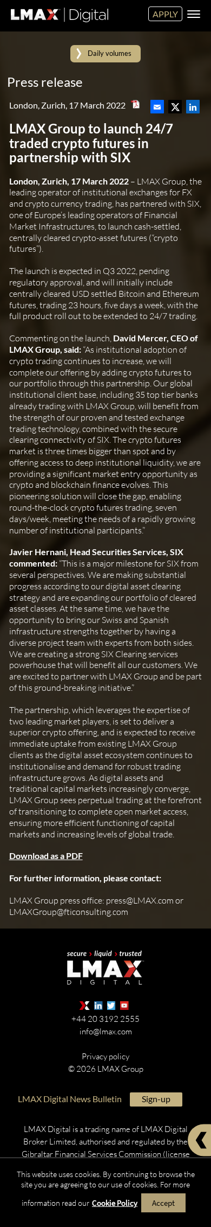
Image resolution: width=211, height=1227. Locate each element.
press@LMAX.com (140, 899)
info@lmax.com (106, 1031)
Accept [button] (163, 1203)
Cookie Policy (114, 1203)
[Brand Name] (58, 24)
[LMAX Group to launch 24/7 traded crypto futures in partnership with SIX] (157, 104)
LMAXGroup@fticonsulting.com (68, 911)
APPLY (165, 14)
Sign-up (156, 1098)
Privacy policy (105, 1056)
